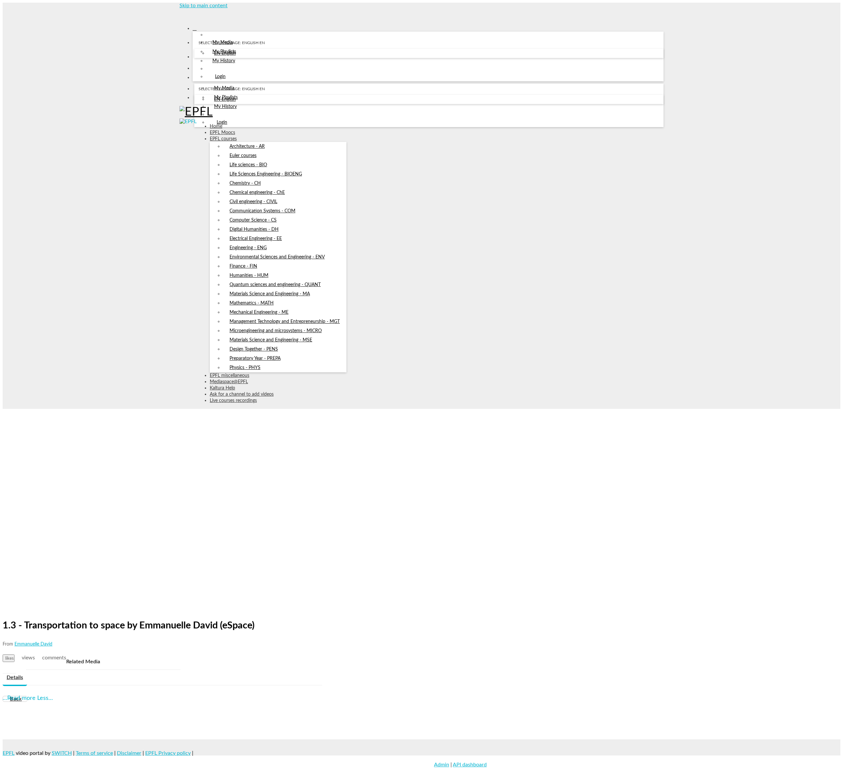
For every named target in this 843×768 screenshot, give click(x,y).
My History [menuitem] (223, 61)
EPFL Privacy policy (168, 753)
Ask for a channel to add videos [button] (242, 394)
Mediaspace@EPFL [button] (229, 382)
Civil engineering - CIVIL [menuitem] (253, 201)
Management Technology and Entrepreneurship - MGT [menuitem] (285, 321)
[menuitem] (224, 54)
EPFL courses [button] (223, 139)
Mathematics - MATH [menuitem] (252, 303)
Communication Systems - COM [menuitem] (262, 211)
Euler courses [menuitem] (243, 155)
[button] (181, 14)
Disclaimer (129, 753)
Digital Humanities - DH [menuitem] (254, 229)
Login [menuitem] (220, 76)
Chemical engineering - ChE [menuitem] (257, 192)
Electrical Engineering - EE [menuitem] (256, 238)
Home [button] (216, 126)
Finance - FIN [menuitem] (243, 266)
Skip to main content (203, 5)
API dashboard (470, 764)
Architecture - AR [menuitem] (247, 146)
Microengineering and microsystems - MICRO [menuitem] (276, 331)
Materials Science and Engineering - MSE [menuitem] (271, 340)
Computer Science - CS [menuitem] (253, 220)
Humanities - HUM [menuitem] (249, 275)
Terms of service (94, 753)
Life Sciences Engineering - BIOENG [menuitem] (266, 174)
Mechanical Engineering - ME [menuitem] (259, 312)
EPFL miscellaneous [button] (229, 375)
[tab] (15, 678)
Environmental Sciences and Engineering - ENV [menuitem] (277, 257)
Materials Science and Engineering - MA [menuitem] (270, 294)
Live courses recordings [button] (233, 400)
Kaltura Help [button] (222, 388)
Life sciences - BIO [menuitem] (248, 165)
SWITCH (62, 753)
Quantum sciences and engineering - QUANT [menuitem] (275, 284)
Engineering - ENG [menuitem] (248, 248)
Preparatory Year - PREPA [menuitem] (255, 358)
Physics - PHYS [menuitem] (245, 367)
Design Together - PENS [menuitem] (254, 349)
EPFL (8, 753)
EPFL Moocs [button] (222, 132)
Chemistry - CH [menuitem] (245, 183)
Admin (441, 764)
